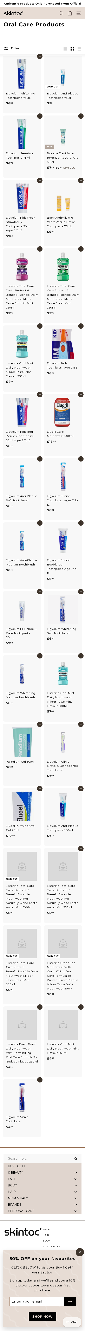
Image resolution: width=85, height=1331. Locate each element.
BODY (46, 1240)
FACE (46, 1229)
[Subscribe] (70, 1301)
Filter (14, 48)
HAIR (45, 1235)
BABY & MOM (51, 1246)
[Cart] (70, 13)
